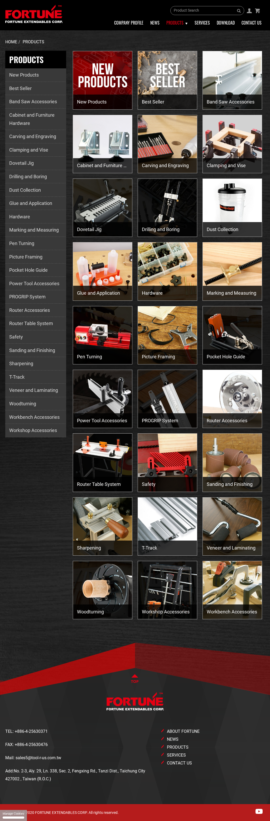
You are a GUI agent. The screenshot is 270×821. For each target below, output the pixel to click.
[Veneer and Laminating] (232, 526)
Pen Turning (21, 243)
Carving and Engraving (32, 136)
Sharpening (21, 363)
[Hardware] (167, 271)
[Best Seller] (167, 80)
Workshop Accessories (33, 430)
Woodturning (22, 403)
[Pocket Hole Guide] (232, 335)
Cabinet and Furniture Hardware (32, 119)
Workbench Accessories (34, 417)
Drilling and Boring (28, 176)
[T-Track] (167, 526)
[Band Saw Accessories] (232, 80)
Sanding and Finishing (32, 350)
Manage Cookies (13, 813)
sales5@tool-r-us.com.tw (38, 757)
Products (33, 41)
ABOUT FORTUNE (183, 731)
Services (202, 23)
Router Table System (31, 323)
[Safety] (167, 462)
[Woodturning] (102, 590)
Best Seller (20, 88)
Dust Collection (25, 190)
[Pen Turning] (102, 335)
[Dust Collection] (232, 208)
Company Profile (128, 23)
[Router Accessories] (232, 399)
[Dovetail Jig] (102, 208)
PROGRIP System (27, 296)
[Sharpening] (102, 526)
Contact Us (252, 23)
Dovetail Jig (21, 163)
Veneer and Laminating (33, 390)
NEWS (173, 739)
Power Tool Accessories (34, 283)
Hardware (19, 216)
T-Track (17, 377)
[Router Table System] (102, 462)
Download (226, 23)
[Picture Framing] (167, 335)
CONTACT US (179, 763)
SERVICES (176, 755)
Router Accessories (29, 310)
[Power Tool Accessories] (102, 399)
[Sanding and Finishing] (232, 462)
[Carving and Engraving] (167, 144)
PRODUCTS (178, 747)
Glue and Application (30, 203)
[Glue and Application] (102, 271)
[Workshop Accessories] (167, 590)
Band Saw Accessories (33, 101)
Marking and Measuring (34, 230)
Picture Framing (25, 257)
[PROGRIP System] (167, 399)
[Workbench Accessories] (232, 590)
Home (11, 41)
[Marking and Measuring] (232, 271)
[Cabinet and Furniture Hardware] (102, 144)
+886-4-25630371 (31, 731)
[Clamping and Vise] (232, 144)
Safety (16, 337)
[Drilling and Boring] (167, 208)
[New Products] (102, 80)
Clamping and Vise (28, 150)
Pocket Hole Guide (28, 270)
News (155, 23)
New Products (24, 75)
